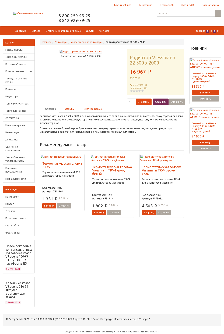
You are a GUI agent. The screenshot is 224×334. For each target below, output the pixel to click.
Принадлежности (15, 178)
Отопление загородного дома (63, 30)
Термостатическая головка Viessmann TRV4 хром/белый (112, 170)
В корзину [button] (143, 101)
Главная (47, 42)
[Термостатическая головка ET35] (62, 156)
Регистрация (145, 5)
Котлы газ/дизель (15, 64)
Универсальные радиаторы (87, 42)
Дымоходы (11, 139)
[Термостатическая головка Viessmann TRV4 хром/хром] (161, 158)
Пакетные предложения (13, 170)
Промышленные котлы (18, 71)
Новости (10, 204)
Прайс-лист (12, 196)
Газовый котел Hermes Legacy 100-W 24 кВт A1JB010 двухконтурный (205, 127)
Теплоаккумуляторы (17, 103)
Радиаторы (11, 96)
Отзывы (10, 211)
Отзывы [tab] (69, 108)
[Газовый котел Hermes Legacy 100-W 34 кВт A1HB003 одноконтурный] (205, 63)
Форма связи (12, 232)
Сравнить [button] (160, 101)
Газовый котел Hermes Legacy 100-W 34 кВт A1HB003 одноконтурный (205, 77)
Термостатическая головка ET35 (62, 165)
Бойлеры (10, 89)
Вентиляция (12, 132)
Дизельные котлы (16, 57)
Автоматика (12, 118)
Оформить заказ (210, 5)
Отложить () (166, 5)
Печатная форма (92, 108)
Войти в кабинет (122, 5)
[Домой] (9, 30)
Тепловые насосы (15, 110)
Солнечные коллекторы (12, 148)
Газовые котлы (14, 49)
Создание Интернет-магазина (79, 332)
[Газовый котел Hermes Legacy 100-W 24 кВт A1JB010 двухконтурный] (205, 113)
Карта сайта (12, 225)
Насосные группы (15, 125)
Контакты (104, 30)
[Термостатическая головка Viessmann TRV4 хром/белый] (112, 158)
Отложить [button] (177, 101)
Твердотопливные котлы (16, 80)
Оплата (35, 30)
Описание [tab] (51, 108)
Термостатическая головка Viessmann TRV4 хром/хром (161, 170)
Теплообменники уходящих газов (15, 159)
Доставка (20, 30)
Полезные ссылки (15, 218)
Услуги (90, 30)
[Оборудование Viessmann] (28, 13)
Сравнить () (187, 5)
